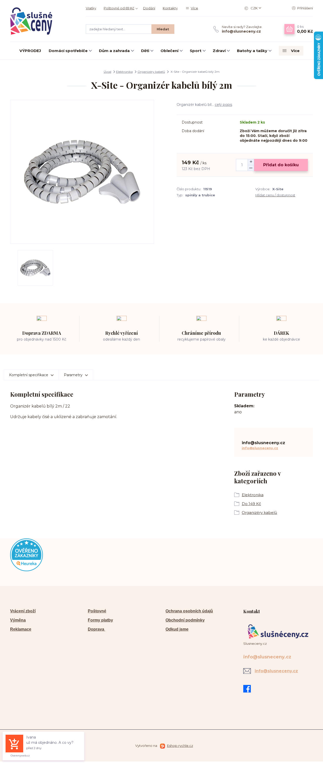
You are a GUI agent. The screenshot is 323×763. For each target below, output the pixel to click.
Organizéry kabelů (151, 72)
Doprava (96, 629)
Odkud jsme (177, 629)
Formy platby (100, 620)
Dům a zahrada (114, 50)
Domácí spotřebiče (68, 50)
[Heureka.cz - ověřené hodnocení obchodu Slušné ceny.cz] (26, 554)
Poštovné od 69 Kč (119, 8)
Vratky (91, 8)
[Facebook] (248, 689)
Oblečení (169, 50)
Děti (145, 50)
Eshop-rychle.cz (180, 746)
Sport (195, 50)
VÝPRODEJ (30, 50)
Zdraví (219, 50)
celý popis (223, 104)
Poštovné (97, 611)
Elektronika (124, 72)
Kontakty (170, 8)
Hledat (163, 29)
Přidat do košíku (281, 164)
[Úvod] (43, 21)
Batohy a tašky (252, 50)
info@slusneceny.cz (241, 31)
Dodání (149, 8)
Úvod (107, 72)
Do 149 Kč (251, 503)
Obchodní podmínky (185, 620)
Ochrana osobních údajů (189, 611)
